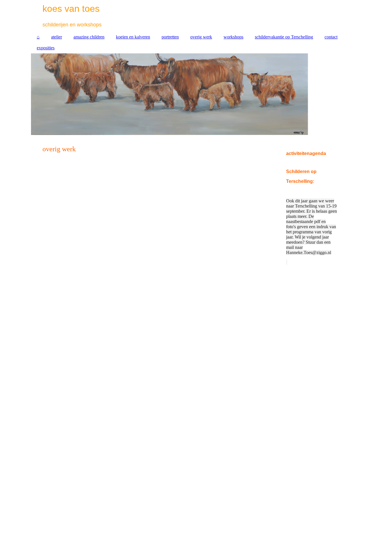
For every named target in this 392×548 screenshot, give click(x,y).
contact (331, 36)
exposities (46, 47)
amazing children (88, 36)
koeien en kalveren (133, 36)
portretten (170, 36)
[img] (196, 95)
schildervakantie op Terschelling (284, 36)
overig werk (201, 36)
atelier (56, 36)
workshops (233, 36)
